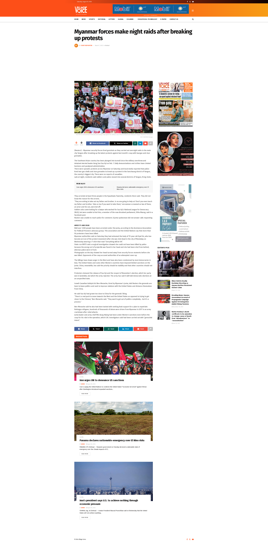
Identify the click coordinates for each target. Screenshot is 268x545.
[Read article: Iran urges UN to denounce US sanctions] (113, 361)
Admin (83, 384)
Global (120, 19)
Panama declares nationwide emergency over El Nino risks (112, 440)
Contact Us (174, 19)
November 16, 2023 (178, 306)
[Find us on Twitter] (190, 1)
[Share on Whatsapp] (135, 143)
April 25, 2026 (176, 290)
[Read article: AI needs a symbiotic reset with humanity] (176, 264)
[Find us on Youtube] (193, 1)
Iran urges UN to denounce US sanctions (90, 187)
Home (76, 19)
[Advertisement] (134, 63)
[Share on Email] (145, 143)
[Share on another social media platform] (150, 143)
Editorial (102, 19)
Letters (112, 19)
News (84, 19)
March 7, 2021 (99, 45)
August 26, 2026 (91, 444)
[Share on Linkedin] (140, 143)
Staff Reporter (86, 45)
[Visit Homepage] (80, 10)
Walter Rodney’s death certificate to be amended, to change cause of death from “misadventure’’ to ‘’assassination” (182, 316)
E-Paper (163, 19)
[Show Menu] (193, 10)
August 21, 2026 (164, 274)
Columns (130, 19)
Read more (86, 393)
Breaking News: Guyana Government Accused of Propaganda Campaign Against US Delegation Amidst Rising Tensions (181, 299)
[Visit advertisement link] (176, 104)
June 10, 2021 (176, 323)
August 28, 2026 (91, 384)
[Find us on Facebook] (187, 1)
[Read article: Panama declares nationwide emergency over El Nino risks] (113, 421)
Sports (92, 19)
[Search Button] (193, 19)
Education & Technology (147, 19)
